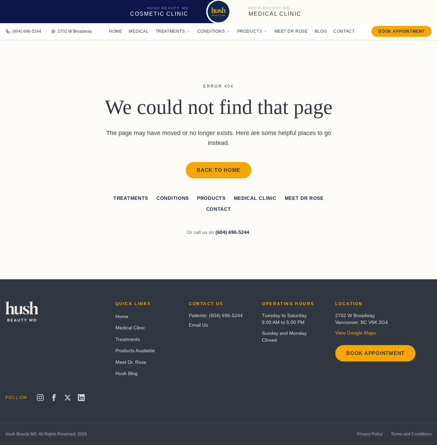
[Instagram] (40, 397)
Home (115, 31)
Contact (344, 31)
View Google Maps (355, 333)
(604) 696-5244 (26, 31)
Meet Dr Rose (291, 31)
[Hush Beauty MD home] (218, 12)
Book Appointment (401, 31)
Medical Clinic (255, 198)
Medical (139, 31)
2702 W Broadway (75, 31)
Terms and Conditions (411, 434)
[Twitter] (67, 397)
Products (249, 31)
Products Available (135, 350)
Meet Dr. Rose (130, 362)
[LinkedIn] (81, 397)
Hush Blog (126, 373)
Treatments (170, 31)
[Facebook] (54, 397)
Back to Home (218, 170)
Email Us (198, 325)
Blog (321, 31)
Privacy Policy (370, 434)
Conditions (211, 31)
